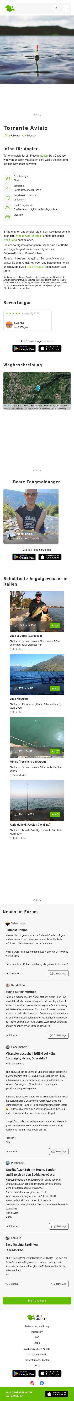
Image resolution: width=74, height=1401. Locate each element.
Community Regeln (37, 1354)
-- (14, 218)
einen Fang (10, 240)
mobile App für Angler (29, 235)
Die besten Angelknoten (37, 1360)
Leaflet (7, 405)
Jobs (37, 1342)
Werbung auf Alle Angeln (37, 1349)
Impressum (37, 1331)
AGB (37, 1337)
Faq (37, 1365)
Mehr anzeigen (37, 1300)
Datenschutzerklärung (37, 1326)
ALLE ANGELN (35, 266)
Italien (44, 155)
